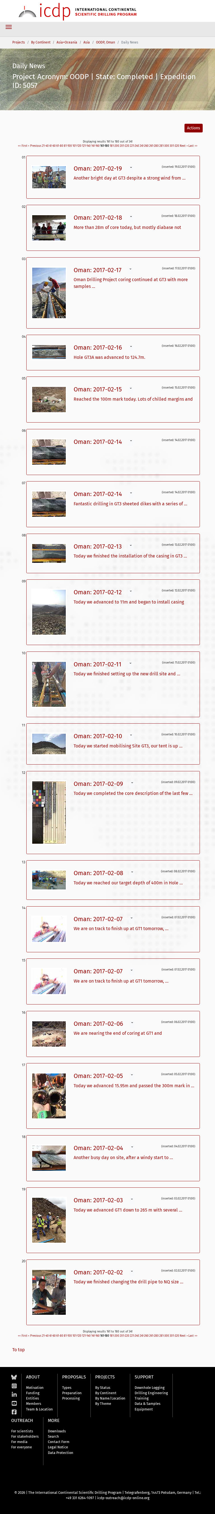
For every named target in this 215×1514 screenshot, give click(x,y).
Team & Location (39, 1409)
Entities (32, 1398)
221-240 (134, 146)
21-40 (45, 146)
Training (142, 1398)
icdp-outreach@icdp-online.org (123, 1498)
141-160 (95, 146)
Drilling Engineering (151, 1393)
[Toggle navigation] (8, 27)
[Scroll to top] (206, 1505)
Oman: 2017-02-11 (98, 664)
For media (19, 1442)
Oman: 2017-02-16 (99, 347)
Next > (184, 146)
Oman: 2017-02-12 (98, 592)
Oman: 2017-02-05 (99, 1076)
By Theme (103, 1403)
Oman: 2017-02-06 (99, 1023)
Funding (32, 1393)
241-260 (144, 146)
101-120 (77, 146)
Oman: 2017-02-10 (99, 736)
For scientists (22, 1431)
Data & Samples (147, 1403)
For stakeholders (25, 1436)
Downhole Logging (150, 1387)
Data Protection (60, 1453)
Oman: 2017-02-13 (98, 546)
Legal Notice (58, 1447)
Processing (71, 1398)
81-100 (68, 146)
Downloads (57, 1431)
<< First (22, 146)
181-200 (114, 146)
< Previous (34, 146)
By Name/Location (110, 1398)
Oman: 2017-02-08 (99, 873)
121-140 (86, 146)
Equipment (144, 1409)
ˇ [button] (131, 169)
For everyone (21, 1447)
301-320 (174, 146)
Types (66, 1387)
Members (33, 1403)
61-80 (59, 146)
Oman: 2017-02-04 (99, 1148)
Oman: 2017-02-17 (98, 270)
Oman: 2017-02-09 (99, 784)
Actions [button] (193, 128)
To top (18, 1349)
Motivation (35, 1387)
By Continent (105, 1393)
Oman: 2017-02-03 (99, 1200)
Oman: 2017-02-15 (98, 389)
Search (53, 1436)
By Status (102, 1387)
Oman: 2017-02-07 (99, 919)
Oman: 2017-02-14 (99, 442)
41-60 (52, 146)
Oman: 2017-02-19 (99, 168)
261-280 (154, 146)
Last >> (192, 146)
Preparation (72, 1393)
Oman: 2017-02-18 (99, 217)
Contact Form (58, 1442)
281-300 (164, 146)
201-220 (124, 146)
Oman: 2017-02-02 (99, 1272)
